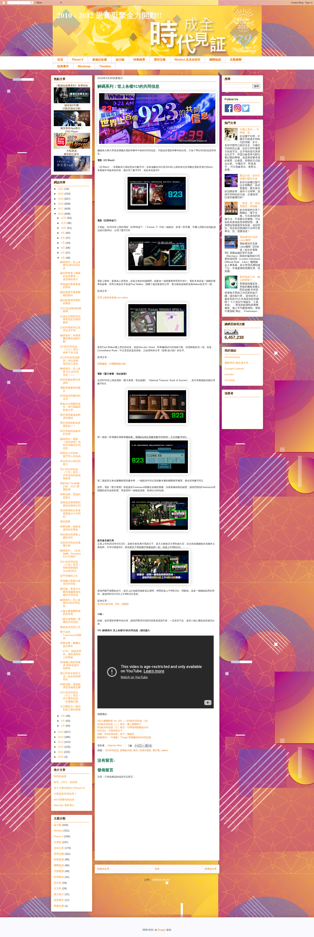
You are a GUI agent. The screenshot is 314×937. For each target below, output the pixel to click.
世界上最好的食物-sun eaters (112, 297)
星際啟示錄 (126, 750)
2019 (61, 198)
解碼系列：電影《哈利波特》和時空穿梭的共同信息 (70, 444)
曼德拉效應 (99, 59)
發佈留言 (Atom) (161, 879)
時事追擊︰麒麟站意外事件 (70, 645)
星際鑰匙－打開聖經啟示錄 (111, 363)
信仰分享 (59, 848)
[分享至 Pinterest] (150, 746)
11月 (64, 223)
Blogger (162, 929)
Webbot (58, 830)
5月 (63, 252)
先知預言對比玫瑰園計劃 (70, 544)
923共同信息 (111, 750)
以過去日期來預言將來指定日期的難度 (70, 319)
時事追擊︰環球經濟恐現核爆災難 (70, 686)
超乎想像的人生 (69, 575)
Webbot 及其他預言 (187, 59)
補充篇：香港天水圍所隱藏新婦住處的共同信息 (70, 591)
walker (164, 750)
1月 (63, 725)
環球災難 (160, 59)
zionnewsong (232, 356)
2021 (61, 188)
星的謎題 (65, 521)
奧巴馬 (156, 750)
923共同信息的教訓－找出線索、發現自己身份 (70, 360)
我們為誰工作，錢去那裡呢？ (250, 278)
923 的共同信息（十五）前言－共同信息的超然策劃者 (70, 474)
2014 (61, 737)
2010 (61, 756)
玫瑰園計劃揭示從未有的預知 (70, 582)
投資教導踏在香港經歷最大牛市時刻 (70, 513)
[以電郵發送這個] (136, 746)
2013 (61, 741)
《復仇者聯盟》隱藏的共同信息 (70, 621)
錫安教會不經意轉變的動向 (70, 294)
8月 (63, 237)
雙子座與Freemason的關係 (70, 635)
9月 (63, 232)
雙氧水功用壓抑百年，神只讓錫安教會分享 (70, 407)
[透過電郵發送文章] (129, 745)
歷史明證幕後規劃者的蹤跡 (70, 416)
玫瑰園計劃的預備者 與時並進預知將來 (70, 665)
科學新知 (59, 876)
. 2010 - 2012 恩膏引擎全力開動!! (107, 15)
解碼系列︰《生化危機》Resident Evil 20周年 (70, 553)
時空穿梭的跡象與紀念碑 (70, 433)
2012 (61, 746)
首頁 (60, 59)
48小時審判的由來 (64, 799)
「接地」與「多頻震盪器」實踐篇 (250, 205)
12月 (64, 217)
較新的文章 (103, 868)
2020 (61, 193)
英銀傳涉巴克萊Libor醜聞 (248, 239)
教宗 (135, 750)
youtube (229, 374)
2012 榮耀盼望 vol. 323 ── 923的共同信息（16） (123, 720)
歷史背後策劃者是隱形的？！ (70, 424)
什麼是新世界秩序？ (65, 793)
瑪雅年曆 (59, 905)
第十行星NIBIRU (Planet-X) (69, 787)
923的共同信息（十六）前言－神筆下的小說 (70, 349)
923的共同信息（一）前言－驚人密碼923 (118, 724)
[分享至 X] (143, 746)
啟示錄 (120, 59)
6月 (63, 247)
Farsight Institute (234, 368)
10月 (64, 227)
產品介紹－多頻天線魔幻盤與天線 (250, 177)
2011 (61, 751)
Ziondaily (230, 380)
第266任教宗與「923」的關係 (113, 604)
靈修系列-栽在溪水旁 (236, 362)
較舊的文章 (211, 868)
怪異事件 (63, 66)
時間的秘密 (60, 776)
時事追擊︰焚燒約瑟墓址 (70, 496)
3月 (63, 715)
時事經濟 (139, 59)
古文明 (57, 888)
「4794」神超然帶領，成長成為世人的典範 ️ (70, 654)
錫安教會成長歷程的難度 (70, 302)
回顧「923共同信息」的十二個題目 (115, 734)
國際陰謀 (215, 59)
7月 (63, 242)
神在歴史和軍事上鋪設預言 (70, 536)
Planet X (77, 59)
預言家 (57, 882)
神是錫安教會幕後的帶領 (70, 286)
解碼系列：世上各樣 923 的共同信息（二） (70, 371)
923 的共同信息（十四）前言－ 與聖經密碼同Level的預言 (70, 566)
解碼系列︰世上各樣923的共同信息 (70, 265)
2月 (63, 720)
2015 (61, 731)
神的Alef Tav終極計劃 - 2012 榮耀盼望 (69, 486)
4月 (63, 257)
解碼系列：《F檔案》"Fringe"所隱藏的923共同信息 (124, 737)
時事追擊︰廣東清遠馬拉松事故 (70, 528)
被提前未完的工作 (70, 627)
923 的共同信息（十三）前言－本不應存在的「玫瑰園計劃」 (70, 697)
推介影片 (59, 894)
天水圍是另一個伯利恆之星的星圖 (70, 708)
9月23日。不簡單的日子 (109, 730)
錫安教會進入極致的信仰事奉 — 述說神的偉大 (70, 276)
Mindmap (84, 66)
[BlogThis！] (140, 746)
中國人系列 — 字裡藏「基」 (249, 131)
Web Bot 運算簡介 (64, 805)
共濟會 (57, 842)
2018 (61, 203)
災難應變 (235, 59)
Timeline (105, 66)
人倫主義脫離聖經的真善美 (70, 613)
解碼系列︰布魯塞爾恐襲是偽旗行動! (70, 338)
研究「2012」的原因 (65, 782)
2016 (61, 213)
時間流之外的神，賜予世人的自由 (70, 455)
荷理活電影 (145, 750)
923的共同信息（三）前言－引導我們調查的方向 (122, 727)
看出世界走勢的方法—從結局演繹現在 (70, 676)
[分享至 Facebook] (147, 746)
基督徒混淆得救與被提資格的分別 (70, 504)
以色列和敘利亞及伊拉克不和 (70, 329)
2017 (61, 208)
